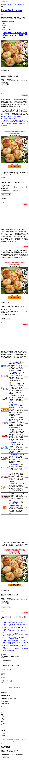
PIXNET (6, 739)
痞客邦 (9, 665)
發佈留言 (3, 682)
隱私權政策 (24, 739)
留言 (12, 665)
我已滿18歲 (3, 757)
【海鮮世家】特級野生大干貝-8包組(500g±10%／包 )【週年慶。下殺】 (15, 35)
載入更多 (3, 674)
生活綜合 (11, 21)
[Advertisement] (14, 216)
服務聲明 (14, 741)
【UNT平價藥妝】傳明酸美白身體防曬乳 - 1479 (14, 622)
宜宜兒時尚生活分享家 (11, 10)
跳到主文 (3, 14)
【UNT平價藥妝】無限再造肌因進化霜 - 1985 (14, 640)
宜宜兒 (2, 657)
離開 (8, 757)
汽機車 (10, 669)
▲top (2, 671)
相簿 (4, 23)
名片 (4, 27)
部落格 (4, 25)
